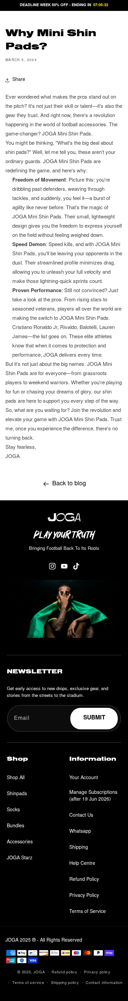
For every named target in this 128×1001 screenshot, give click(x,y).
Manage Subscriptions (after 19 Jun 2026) (93, 796)
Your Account (83, 778)
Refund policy (64, 972)
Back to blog (69, 484)
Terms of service (28, 983)
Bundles (15, 826)
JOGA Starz (19, 858)
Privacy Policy (84, 895)
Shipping (78, 847)
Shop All (16, 778)
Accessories (20, 842)
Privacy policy (97, 972)
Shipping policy (65, 983)
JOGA (39, 972)
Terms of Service (87, 912)
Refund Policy (84, 879)
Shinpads (17, 794)
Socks (13, 810)
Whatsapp (80, 831)
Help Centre (82, 863)
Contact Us (81, 815)
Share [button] (18, 79)
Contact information (104, 983)
